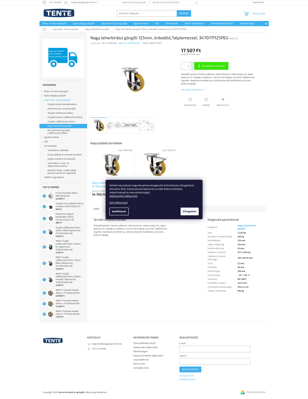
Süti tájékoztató (118, 203)
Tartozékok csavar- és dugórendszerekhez (58, 165)
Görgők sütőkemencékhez (60, 113)
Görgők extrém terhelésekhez (62, 104)
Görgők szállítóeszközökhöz (61, 121)
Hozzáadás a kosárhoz (213, 65)
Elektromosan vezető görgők (62, 108)
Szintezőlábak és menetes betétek (65, 154)
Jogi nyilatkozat (141, 359)
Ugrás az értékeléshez (129, 43)
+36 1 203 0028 (99, 348)
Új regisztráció (186, 375)
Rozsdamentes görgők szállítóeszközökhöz (59, 132)
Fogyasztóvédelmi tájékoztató (148, 355)
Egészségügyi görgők (55, 95)
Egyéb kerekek (51, 137)
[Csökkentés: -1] (192, 68)
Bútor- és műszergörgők (56, 91)
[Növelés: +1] (192, 64)
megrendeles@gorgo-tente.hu (107, 344)
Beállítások (119, 211)
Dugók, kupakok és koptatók (61, 159)
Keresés (184, 13)
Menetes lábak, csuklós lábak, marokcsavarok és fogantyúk (62, 172)
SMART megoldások (54, 177)
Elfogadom (189, 211)
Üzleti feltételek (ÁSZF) (134, 2)
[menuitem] (54, 23)
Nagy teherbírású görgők (60, 126)
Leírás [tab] (96, 208)
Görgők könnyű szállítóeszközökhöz (65, 117)
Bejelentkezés (190, 369)
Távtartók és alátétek (58, 150)
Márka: (152, 43)
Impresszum (139, 363)
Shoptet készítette (256, 392)
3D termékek (50, 146)
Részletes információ (191, 89)
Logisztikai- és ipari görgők (57, 100)
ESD (46, 141)
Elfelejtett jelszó (187, 379)
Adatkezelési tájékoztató (123, 196)
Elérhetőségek (140, 351)
